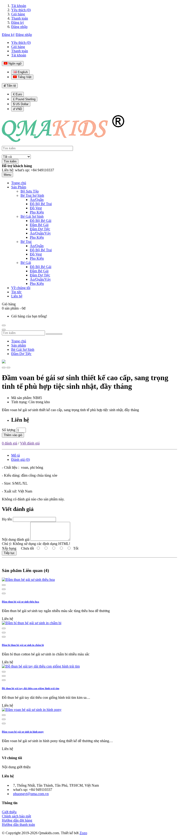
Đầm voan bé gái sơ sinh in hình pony (23, 731)
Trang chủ (18, 341)
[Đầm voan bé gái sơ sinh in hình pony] (32, 710)
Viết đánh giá (30, 443)
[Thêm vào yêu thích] (4, 367)
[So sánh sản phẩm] (8, 367)
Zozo (83, 833)
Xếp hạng (9, 548)
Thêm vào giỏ (13, 435)
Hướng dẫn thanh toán (18, 825)
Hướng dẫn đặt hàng (17, 820)
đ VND (17, 109)
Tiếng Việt (24, 77)
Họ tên (7, 519)
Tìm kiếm (10, 161)
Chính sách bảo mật (16, 816)
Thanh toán (19, 18)
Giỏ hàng (18, 14)
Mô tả (15, 455)
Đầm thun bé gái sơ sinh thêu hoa (20, 601)
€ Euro (17, 94)
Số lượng (8, 430)
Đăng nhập (19, 27)
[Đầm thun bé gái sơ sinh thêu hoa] (28, 580)
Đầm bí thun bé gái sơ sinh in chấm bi (23, 645)
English (22, 72)
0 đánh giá (9, 443)
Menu (7, 174)
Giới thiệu (9, 812)
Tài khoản (18, 6)
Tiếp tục (9, 553)
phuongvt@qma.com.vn (31, 794)
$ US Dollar (20, 104)
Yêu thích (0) (21, 10)
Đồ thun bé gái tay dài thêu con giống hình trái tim (30, 688)
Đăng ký (17, 22)
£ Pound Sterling (24, 99)
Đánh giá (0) (20, 460)
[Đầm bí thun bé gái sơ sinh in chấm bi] (31, 623)
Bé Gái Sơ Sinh (22, 349)
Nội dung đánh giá (15, 539)
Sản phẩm (18, 345)
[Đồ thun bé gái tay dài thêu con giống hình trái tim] (41, 666)
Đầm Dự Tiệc (21, 354)
